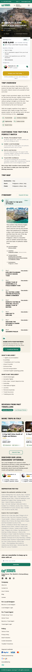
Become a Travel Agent (8, 621)
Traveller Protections (7, 643)
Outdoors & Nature (22, 117)
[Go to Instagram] (14, 578)
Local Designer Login (7, 607)
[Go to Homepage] (6, 5)
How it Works (5, 591)
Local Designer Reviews (20, 410)
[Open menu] (28, 5)
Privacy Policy (5, 634)
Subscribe (16, 564)
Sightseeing (8, 121)
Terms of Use (5, 631)
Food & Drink (8, 117)
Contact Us (5, 588)
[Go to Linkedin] (2, 578)
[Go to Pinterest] (10, 578)
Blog (3, 594)
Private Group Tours (7, 615)
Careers (4, 597)
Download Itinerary (12, 349)
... (20, 114)
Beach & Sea (8, 125)
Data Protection (6, 637)
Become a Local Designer (8, 604)
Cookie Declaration (7, 640)
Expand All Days (23, 195)
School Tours (5, 618)
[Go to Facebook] (6, 578)
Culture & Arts (20, 121)
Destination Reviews (7, 410)
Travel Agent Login (7, 624)
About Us (4, 585)
